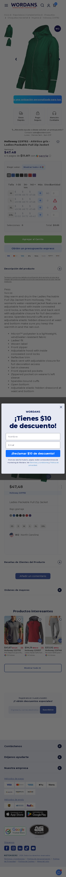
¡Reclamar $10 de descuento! (33, 453)
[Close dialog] (61, 407)
